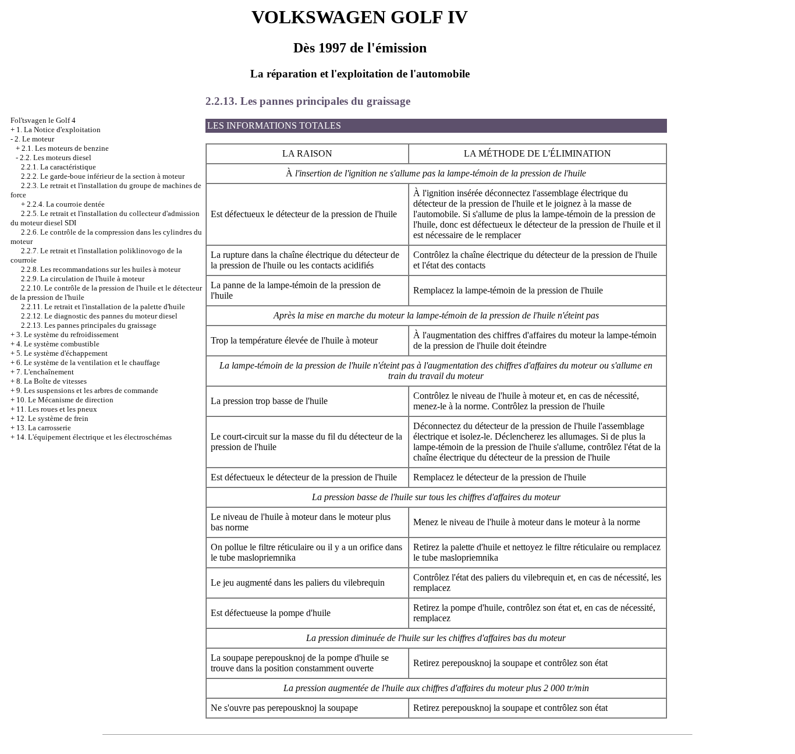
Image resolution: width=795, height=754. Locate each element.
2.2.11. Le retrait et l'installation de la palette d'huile (103, 306)
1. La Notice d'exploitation (58, 129)
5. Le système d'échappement (62, 353)
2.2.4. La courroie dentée (66, 204)
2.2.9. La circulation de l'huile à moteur (82, 278)
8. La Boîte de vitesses (51, 381)
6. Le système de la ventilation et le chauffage (88, 362)
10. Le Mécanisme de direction (64, 399)
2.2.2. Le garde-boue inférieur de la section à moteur (102, 176)
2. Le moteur (34, 138)
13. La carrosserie (43, 427)
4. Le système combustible (58, 343)
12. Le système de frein (52, 418)
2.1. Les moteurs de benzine (65, 148)
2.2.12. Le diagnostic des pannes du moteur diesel (99, 315)
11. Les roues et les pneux (56, 409)
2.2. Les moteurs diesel (55, 157)
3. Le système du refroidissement (67, 334)
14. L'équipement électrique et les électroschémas (94, 437)
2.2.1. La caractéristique (58, 166)
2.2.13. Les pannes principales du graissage (89, 325)
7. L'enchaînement (45, 371)
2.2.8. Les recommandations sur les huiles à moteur (100, 269)
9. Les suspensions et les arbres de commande (87, 390)
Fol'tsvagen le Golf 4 (43, 120)
